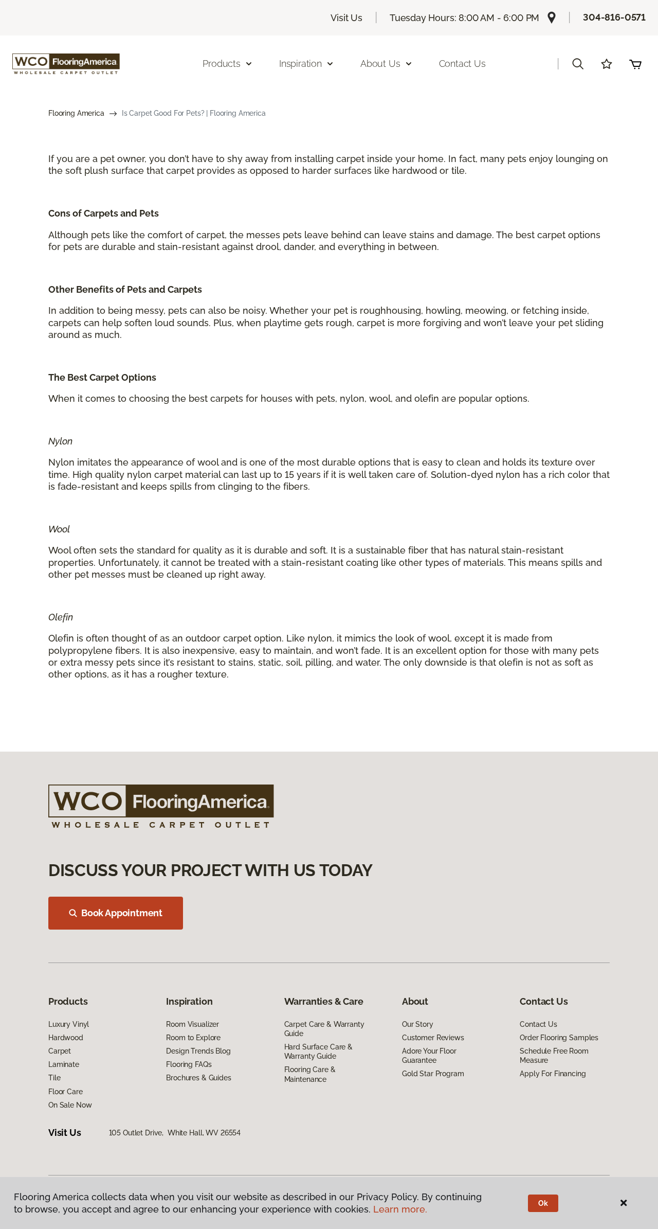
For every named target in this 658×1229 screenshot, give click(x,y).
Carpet (59, 1051)
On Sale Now (70, 1105)
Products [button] (222, 63)
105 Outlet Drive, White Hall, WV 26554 (175, 1133)
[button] (578, 64)
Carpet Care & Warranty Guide (324, 1029)
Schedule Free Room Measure (554, 1055)
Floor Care (65, 1092)
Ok (543, 1203)
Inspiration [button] (300, 63)
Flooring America (76, 113)
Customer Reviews (433, 1038)
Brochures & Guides (198, 1078)
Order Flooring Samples (559, 1038)
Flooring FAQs (188, 1064)
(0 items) (635, 64)
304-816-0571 (614, 17)
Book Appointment (121, 912)
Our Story (417, 1024)
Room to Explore (193, 1038)
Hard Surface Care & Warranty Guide (318, 1051)
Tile (54, 1078)
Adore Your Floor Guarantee (429, 1055)
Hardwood (65, 1038)
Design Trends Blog (198, 1051)
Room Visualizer (192, 1024)
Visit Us (346, 17)
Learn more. (400, 1209)
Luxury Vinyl (68, 1024)
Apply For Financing (553, 1074)
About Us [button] (380, 63)
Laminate (63, 1064)
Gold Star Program (433, 1074)
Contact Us (462, 63)
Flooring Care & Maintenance (310, 1074)
